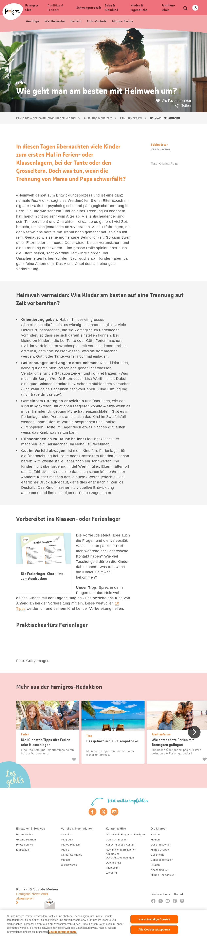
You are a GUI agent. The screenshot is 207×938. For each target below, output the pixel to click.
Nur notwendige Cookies (154, 919)
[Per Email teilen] (114, 812)
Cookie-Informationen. (63, 931)
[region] (103, 924)
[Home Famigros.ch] (12, 11)
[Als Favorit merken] (74, 759)
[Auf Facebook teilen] (92, 812)
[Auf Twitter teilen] (104, 812)
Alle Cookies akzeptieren (154, 929)
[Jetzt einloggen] (195, 7)
